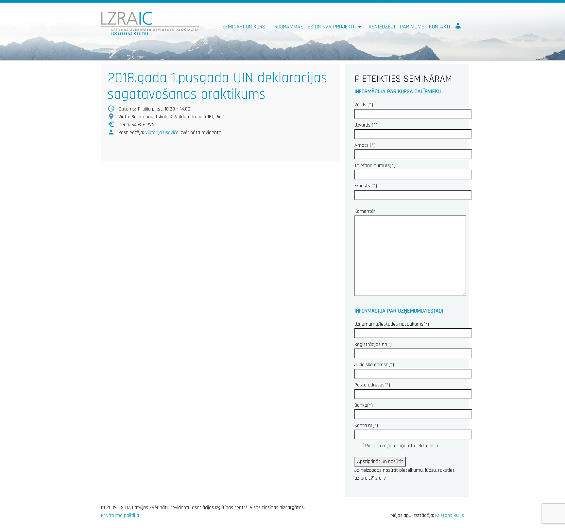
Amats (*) (364, 145)
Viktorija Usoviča (162, 132)
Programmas (287, 26)
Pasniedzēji (380, 26)
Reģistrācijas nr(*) (373, 344)
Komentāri (365, 211)
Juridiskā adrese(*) (374, 364)
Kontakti (439, 26)
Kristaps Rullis (449, 515)
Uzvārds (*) (365, 125)
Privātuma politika (120, 515)
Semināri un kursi (244, 26)
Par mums (412, 26)
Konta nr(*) (366, 425)
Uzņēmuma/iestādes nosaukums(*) (391, 324)
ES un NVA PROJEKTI (332, 26)
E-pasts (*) (365, 185)
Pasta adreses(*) (372, 385)
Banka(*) (363, 405)
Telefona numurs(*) (374, 165)
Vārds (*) (363, 104)
